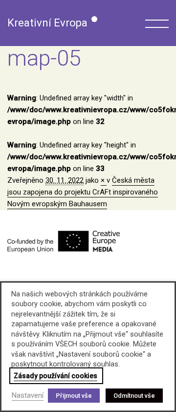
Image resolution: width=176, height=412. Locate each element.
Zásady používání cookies (55, 376)
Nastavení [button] (28, 395)
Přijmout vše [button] (74, 395)
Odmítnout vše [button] (134, 395)
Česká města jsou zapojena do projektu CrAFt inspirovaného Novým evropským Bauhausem (82, 192)
